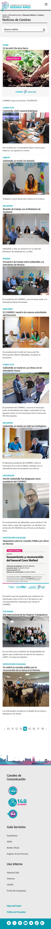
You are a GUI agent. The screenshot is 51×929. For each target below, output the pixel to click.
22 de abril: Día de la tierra (15, 48)
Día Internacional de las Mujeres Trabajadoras (25, 614)
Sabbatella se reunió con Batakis (19, 160)
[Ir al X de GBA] (14, 923)
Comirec (40, 15)
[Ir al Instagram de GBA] (20, 923)
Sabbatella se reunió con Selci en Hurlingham (24, 426)
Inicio (4, 15)
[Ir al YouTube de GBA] (26, 923)
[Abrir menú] (46, 4)
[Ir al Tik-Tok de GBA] (37, 923)
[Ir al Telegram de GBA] (31, 923)
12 (16, 728)
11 (12, 728)
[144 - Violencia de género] (12, 813)
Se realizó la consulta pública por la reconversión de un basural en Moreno (21, 669)
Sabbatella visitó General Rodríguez (20, 110)
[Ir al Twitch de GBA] (42, 923)
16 (34, 728)
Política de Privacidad (16, 912)
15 (29, 728)
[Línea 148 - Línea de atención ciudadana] (12, 790)
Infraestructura (14, 15)
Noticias (5, 17)
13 (21, 728)
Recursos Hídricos (29, 15)
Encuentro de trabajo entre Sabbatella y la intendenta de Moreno (23, 263)
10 (8, 728)
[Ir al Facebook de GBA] (9, 923)
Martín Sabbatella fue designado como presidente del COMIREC (22, 480)
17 (38, 728)
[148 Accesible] (17, 802)
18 (42, 728)
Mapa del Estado (14, 906)
